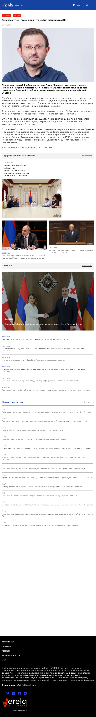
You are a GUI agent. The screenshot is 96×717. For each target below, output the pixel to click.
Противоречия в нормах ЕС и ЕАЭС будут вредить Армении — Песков (34, 439)
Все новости (89, 402)
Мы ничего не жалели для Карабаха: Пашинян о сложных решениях (33, 360)
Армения (6, 646)
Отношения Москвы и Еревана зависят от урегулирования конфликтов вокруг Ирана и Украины (46, 448)
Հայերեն (6, 15)
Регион (6, 651)
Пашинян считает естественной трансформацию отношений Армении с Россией (39, 496)
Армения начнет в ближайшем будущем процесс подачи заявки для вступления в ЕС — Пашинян (47, 478)
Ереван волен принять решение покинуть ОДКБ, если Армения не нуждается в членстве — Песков (44, 458)
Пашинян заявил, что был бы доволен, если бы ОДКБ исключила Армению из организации (44, 469)
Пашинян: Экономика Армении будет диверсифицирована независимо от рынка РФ (41, 381)
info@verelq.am (20, 710)
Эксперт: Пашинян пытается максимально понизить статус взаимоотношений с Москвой (42, 487)
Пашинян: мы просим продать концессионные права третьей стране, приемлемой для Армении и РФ (47, 515)
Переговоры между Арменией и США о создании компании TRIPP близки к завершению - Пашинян (44, 350)
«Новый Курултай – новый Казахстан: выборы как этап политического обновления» (40, 525)
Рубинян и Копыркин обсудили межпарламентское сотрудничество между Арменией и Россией (47, 412)
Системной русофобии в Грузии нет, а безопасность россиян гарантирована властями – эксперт (46, 390)
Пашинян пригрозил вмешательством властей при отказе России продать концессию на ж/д (45, 421)
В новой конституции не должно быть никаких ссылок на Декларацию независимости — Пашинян (47, 505)
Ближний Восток (11, 655)
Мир (4, 660)
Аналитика (8, 642)
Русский (17, 15)
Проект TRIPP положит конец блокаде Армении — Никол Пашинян (33, 430)
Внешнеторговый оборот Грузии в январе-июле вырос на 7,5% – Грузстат (35, 339)
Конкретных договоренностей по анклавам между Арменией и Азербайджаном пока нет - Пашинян (43, 370)
